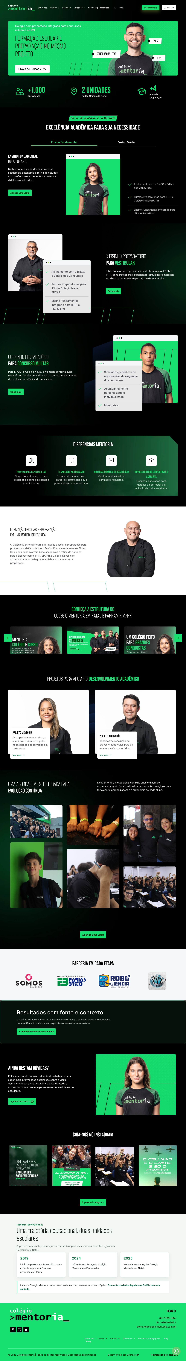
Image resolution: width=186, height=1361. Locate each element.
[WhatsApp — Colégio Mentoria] (19, 1329)
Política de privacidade (164, 1354)
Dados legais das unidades (82, 1354)
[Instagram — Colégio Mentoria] (13, 1329)
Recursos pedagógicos (149, 1338)
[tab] (64, 142)
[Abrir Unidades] (84, 7)
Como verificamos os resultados (36, 1031)
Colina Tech (133, 1354)
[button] (8, 638)
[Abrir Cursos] (58, 7)
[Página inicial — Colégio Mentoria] (21, 7)
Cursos (101, 1338)
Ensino (113, 1338)
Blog (88, 1341)
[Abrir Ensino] (70, 7)
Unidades (127, 1338)
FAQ (166, 1338)
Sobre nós (89, 1338)
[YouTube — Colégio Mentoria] (26, 1329)
